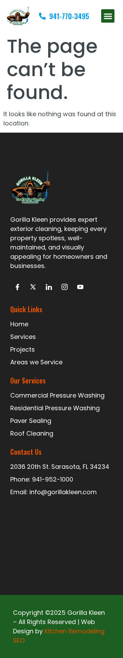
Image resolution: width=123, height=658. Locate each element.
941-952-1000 (52, 479)
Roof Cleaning (31, 433)
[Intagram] (64, 287)
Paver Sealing (30, 420)
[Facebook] (17, 287)
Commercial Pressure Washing (57, 395)
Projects (22, 349)
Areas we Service (36, 362)
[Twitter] (33, 287)
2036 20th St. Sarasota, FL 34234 (59, 466)
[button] (107, 16)
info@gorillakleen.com (63, 492)
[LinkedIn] (49, 287)
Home (19, 324)
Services (23, 336)
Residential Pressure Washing (55, 408)
